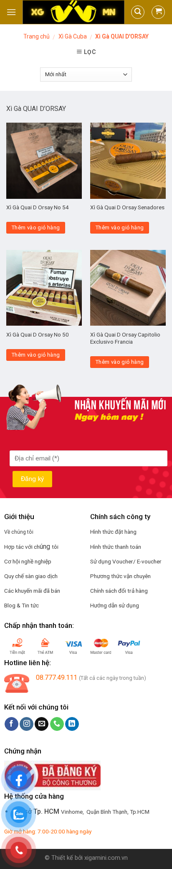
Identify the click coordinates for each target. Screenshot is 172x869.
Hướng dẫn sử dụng (114, 605)
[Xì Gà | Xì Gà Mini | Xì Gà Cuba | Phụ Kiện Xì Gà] (73, 12)
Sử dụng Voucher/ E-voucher (126, 561)
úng (46, 546)
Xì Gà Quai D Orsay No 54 (37, 207)
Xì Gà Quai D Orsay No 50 (37, 334)
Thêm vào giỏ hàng (36, 227)
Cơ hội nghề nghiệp (27, 561)
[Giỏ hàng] (158, 12)
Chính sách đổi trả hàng (119, 590)
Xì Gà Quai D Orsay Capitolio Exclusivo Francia (125, 338)
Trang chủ (36, 36)
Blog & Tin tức (21, 605)
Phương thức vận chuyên (120, 576)
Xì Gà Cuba (72, 36)
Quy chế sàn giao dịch (31, 576)
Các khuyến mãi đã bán (32, 590)
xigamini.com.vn (106, 857)
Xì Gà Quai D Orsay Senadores (127, 207)
